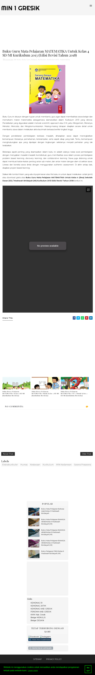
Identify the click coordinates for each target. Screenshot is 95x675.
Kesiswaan (35, 465)
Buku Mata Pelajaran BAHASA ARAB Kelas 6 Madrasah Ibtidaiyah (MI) (53, 532)
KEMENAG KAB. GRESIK (41, 609)
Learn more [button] (33, 670)
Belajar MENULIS (38, 617)
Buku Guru (26, 60)
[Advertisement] (47, 32)
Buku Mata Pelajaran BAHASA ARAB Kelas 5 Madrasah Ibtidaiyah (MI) (53, 521)
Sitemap (37, 659)
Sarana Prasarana (82, 465)
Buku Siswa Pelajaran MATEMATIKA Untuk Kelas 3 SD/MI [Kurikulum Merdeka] (45, 393)
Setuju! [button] (88, 669)
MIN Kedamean (63, 465)
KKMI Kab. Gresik (38, 615)
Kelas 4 (34, 60)
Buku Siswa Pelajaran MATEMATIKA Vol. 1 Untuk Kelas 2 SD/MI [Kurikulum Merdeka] (74, 393)
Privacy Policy (54, 659)
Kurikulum (42, 60)
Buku (19, 60)
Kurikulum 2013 (53, 60)
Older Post (86, 454)
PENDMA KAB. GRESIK (41, 612)
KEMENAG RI (37, 603)
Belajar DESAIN (37, 620)
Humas (23, 465)
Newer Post (8, 454)
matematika (65, 60)
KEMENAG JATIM (38, 606)
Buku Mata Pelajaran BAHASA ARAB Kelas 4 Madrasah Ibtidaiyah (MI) (53, 543)
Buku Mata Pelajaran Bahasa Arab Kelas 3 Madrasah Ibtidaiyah (52, 511)
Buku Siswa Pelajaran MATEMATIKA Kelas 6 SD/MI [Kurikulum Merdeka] (13, 393)
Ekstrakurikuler (10, 465)
